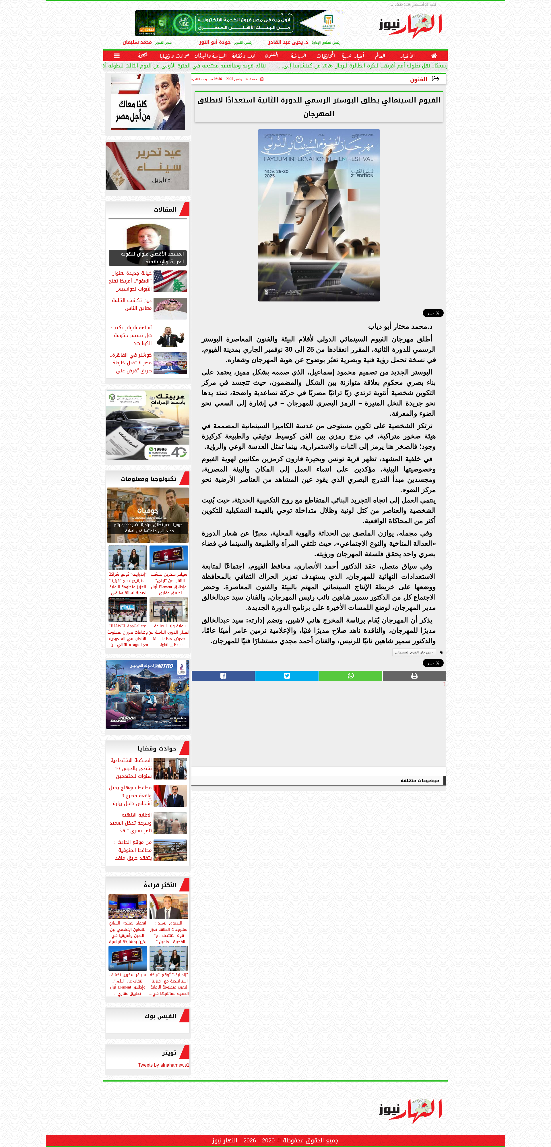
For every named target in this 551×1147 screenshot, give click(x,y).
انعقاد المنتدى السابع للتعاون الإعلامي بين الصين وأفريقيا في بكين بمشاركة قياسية (127, 932)
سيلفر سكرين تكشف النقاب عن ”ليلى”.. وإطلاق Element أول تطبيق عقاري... (127, 984)
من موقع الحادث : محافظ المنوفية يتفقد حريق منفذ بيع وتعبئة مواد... (151, 850)
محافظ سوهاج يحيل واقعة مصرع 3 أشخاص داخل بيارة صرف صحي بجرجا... (148, 795)
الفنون (419, 79)
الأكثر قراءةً (160, 885)
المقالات (165, 209)
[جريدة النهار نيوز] (147, 426)
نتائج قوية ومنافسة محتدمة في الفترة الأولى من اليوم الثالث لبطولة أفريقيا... (176, 66)
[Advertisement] (403, 726)
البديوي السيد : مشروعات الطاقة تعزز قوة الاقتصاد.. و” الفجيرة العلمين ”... (168, 932)
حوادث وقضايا (157, 748)
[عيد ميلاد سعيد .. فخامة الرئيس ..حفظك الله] (147, 103)
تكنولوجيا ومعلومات (148, 479)
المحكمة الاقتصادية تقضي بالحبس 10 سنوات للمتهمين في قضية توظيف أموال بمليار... (149, 768)
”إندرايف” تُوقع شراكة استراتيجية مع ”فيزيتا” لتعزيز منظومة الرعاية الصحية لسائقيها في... (169, 984)
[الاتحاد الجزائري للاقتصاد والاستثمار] (147, 167)
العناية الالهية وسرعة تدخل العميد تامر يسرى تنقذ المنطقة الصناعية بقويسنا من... (149, 823)
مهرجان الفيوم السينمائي (413, 652)
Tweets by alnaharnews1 (163, 1065)
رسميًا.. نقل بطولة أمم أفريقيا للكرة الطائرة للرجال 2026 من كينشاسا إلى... (363, 66)
